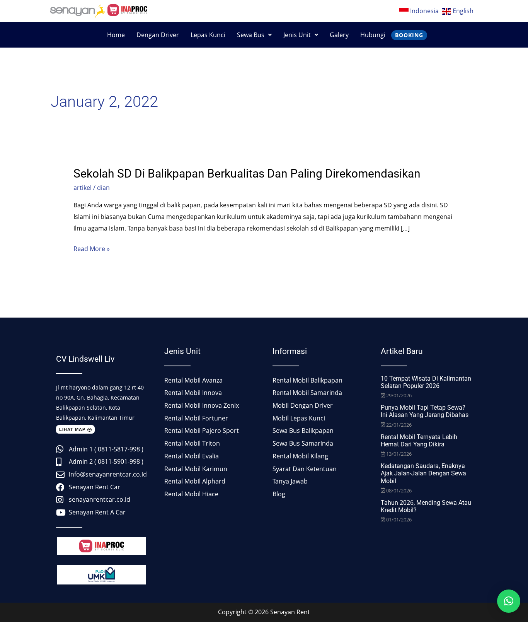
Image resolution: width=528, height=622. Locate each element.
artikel (82, 187)
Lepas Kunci (208, 35)
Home (116, 35)
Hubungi (372, 35)
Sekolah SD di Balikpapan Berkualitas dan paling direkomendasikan (247, 173)
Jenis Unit (297, 35)
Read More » (91, 249)
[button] (254, 35)
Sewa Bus (250, 35)
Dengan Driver (157, 35)
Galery (339, 35)
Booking (409, 35)
